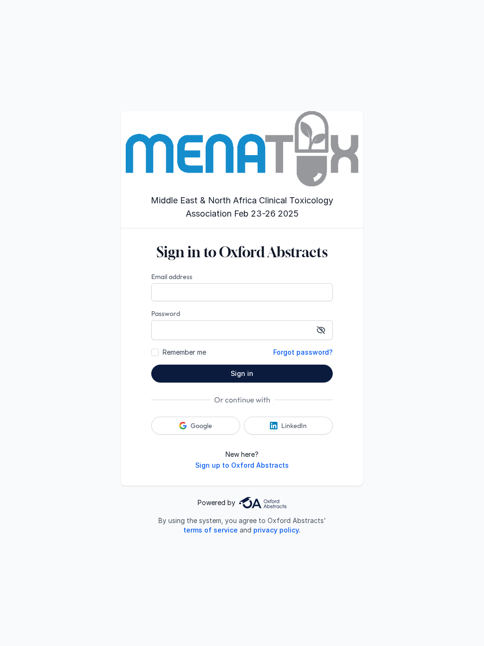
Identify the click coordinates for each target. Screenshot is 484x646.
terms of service (210, 530)
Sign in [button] (242, 373)
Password (165, 313)
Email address (171, 276)
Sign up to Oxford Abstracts (242, 465)
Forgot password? (303, 352)
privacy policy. (277, 530)
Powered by (216, 502)
